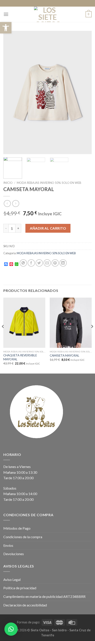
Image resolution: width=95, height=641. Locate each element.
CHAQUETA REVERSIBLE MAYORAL (20, 357)
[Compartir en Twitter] (39, 263)
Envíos (8, 545)
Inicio (8, 182)
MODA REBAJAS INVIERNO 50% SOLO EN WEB (49, 182)
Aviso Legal (12, 579)
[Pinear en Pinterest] (55, 263)
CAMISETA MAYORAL (64, 355)
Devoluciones (13, 554)
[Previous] (11, 92)
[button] (5, 27)
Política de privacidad (19, 588)
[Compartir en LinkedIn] (63, 263)
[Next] (84, 92)
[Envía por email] (47, 263)
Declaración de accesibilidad (25, 605)
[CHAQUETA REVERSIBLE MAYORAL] (24, 323)
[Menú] (6, 14)
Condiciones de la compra (22, 537)
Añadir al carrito (48, 228)
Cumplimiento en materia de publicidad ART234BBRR (44, 596)
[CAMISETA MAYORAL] (71, 323)
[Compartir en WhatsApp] (23, 263)
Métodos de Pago (16, 528)
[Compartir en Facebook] (31, 263)
